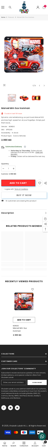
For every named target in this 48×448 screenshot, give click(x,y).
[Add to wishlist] (32, 289)
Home (3, 17)
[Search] (10, 7)
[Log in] (38, 7)
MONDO (12, 126)
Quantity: (5, 164)
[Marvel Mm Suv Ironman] (24, 301)
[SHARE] (45, 183)
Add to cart (18, 183)
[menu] (2, 7)
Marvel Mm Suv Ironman (20, 329)
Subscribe (37, 382)
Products (11, 17)
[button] (39, 85)
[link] (39, 183)
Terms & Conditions (21, 189)
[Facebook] (3, 407)
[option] (24, 54)
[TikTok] (17, 407)
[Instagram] (10, 407)
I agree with (9, 189)
